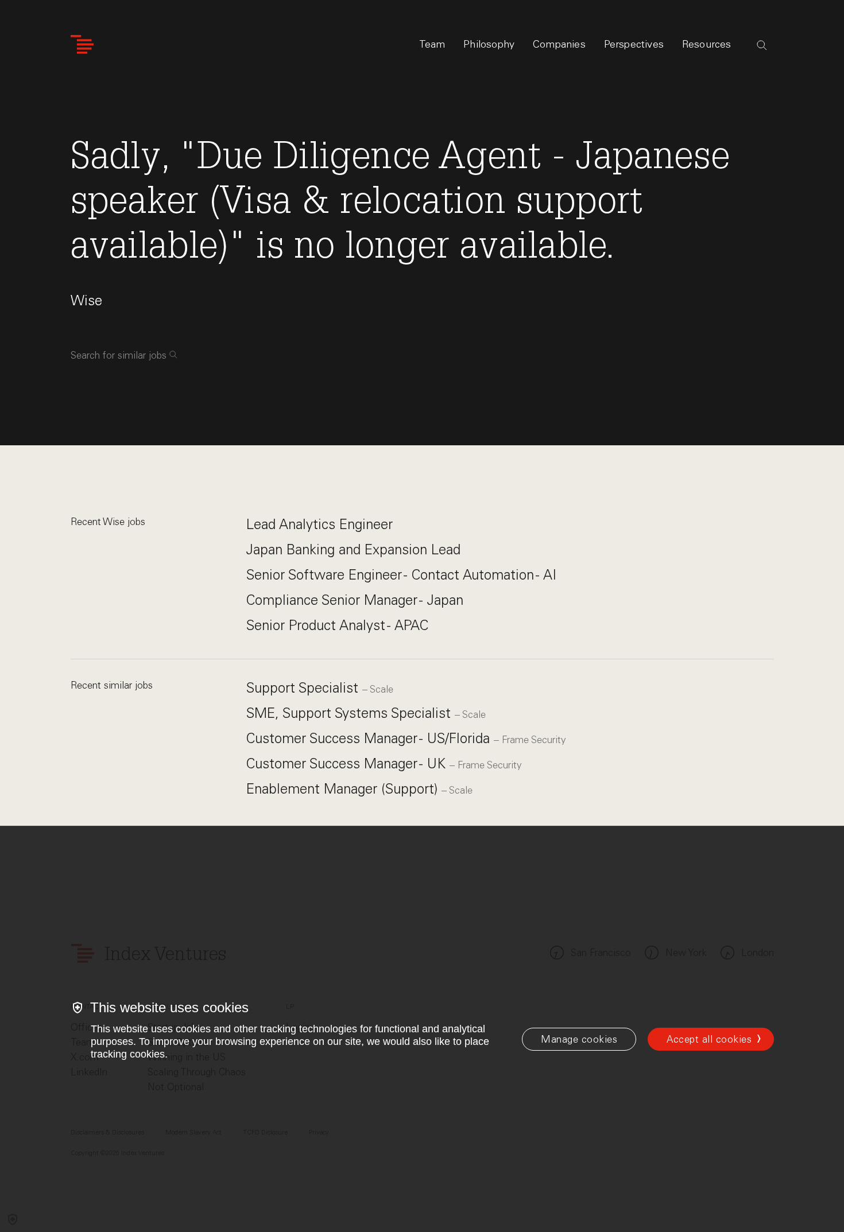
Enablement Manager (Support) (344, 788)
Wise (86, 300)
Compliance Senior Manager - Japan (354, 600)
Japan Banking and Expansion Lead (353, 549)
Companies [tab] (559, 44)
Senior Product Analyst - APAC (337, 625)
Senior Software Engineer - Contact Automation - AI (401, 574)
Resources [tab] (706, 44)
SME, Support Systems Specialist (350, 713)
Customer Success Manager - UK (348, 763)
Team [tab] (432, 44)
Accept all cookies (709, 1039)
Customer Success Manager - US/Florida (370, 738)
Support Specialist (304, 687)
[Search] (762, 45)
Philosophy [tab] (488, 44)
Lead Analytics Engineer (319, 524)
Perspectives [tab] (634, 44)
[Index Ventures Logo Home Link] (82, 44)
